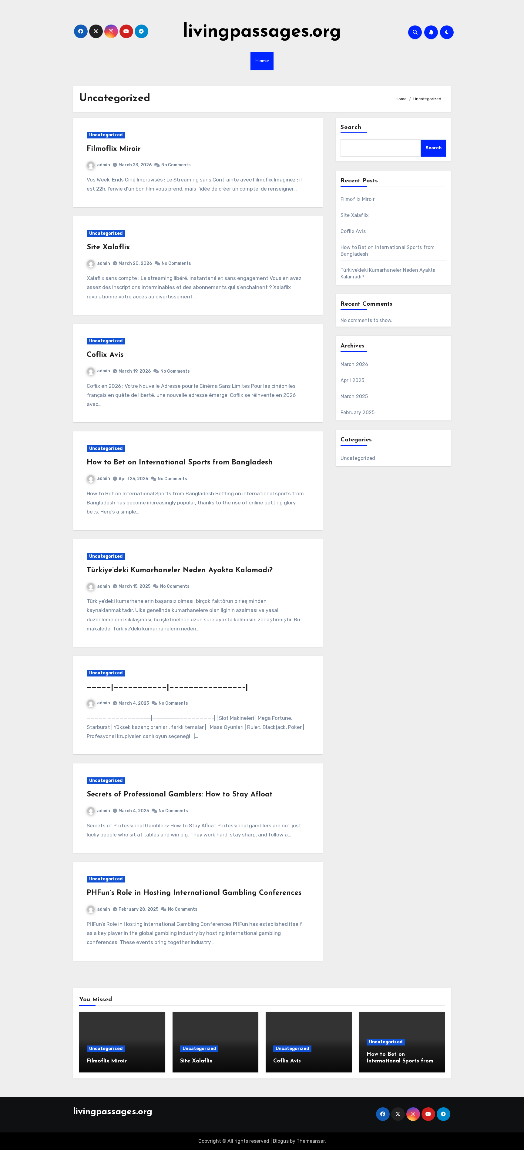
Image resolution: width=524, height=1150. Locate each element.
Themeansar (311, 1141)
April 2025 (352, 380)
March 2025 (354, 396)
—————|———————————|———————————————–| (167, 687)
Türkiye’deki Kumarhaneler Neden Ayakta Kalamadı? (180, 570)
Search (351, 128)
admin (103, 165)
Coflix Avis (105, 355)
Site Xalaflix (108, 247)
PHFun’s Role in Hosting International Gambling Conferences (194, 893)
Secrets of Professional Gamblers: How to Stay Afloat (180, 794)
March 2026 (354, 364)
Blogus (281, 1141)
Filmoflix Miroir (114, 149)
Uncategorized (106, 135)
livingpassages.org (262, 32)
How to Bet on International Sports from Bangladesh (180, 462)
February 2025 (358, 412)
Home (262, 60)
